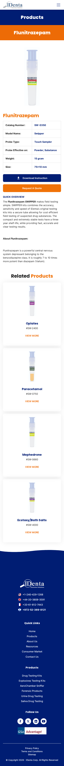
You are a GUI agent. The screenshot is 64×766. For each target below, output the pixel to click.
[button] (58, 4)
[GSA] (32, 730)
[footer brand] (32, 583)
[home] (12, 5)
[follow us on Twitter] (28, 721)
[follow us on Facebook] (20, 721)
